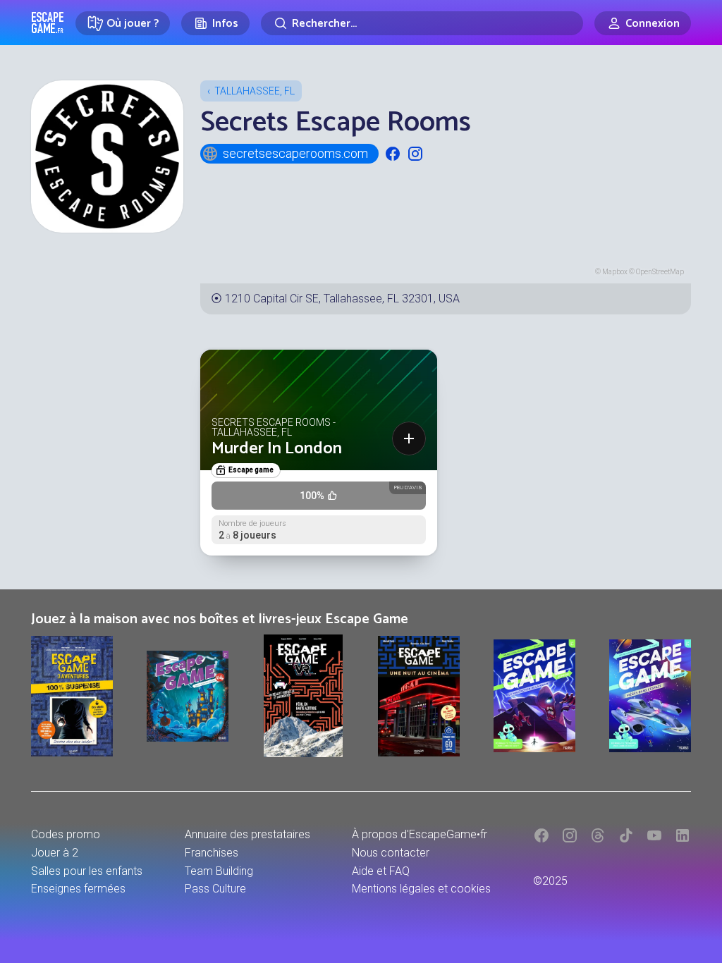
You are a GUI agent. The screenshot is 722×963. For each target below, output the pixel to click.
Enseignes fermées (78, 888)
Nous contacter (390, 852)
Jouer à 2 (54, 852)
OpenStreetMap (660, 272)
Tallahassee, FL (254, 91)
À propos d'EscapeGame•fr (419, 834)
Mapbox (615, 272)
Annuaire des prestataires (247, 834)
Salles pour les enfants (86, 871)
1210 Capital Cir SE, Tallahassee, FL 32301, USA (342, 298)
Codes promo (65, 834)
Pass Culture (215, 888)
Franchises (211, 852)
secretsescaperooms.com (295, 153)
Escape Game (47, 22)
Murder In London (277, 448)
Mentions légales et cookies (421, 888)
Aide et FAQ (381, 871)
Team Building (219, 871)
